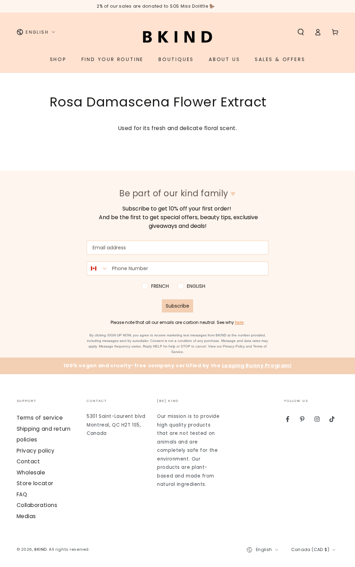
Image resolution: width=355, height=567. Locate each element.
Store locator (35, 483)
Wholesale (31, 472)
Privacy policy (36, 450)
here (239, 322)
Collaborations (37, 505)
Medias (26, 516)
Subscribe (177, 305)
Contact (28, 461)
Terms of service (40, 417)
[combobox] (98, 268)
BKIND (40, 549)
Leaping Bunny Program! (257, 365)
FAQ (22, 494)
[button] (300, 32)
